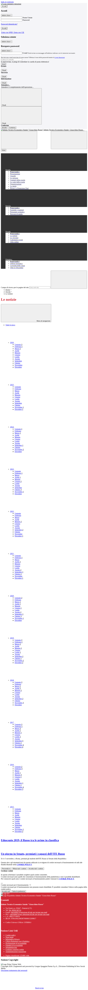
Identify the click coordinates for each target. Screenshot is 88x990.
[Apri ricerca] (69, 140)
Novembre (18, 365)
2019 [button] (12, 638)
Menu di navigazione (43, 321)
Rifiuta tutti (19, 869)
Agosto (17, 359)
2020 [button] (12, 596)
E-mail (25, 53)
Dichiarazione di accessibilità (16, 943)
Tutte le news (10, 325)
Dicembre (18, 367)
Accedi (4, 6)
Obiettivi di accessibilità (14, 945)
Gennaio (18, 345)
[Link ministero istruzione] (11, 4)
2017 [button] (12, 722)
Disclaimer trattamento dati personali (14, 970)
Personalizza (6, 869)
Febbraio (18, 347)
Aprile (17, 351)
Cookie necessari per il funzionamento (15, 885)
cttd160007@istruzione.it (29, 912)
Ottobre (17, 363)
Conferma (12, 128)
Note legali (9, 937)
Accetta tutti (36, 869)
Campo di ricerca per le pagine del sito (15, 287)
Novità (8, 292)
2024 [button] (12, 427)
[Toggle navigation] (19, 140)
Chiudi (4, 70)
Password (26, 20)
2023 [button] (12, 469)
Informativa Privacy (13, 939)
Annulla (4, 128)
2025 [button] (12, 385)
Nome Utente (27, 18)
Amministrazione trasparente (16, 952)
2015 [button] (12, 807)
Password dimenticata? (9, 24)
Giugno (17, 355)
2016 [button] (12, 765)
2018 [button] (12, 680)
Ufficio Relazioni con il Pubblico (17, 941)
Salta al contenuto (7, 2)
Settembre (18, 361)
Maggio (17, 353)
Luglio (17, 357)
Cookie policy (11, 935)
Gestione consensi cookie (15, 950)
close (3, 150)
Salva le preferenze (18, 891)
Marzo (18, 349)
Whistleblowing (11, 947)
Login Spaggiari (60, 57)
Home (8, 290)
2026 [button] (12, 342)
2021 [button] (12, 554)
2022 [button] (12, 511)
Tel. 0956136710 (15, 910)
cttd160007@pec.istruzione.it (29, 914)
